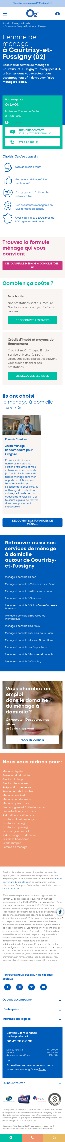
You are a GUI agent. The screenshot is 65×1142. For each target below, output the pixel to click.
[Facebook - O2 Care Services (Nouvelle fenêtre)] (7, 987)
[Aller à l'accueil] (57, 13)
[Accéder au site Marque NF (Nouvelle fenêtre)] (10, 1099)
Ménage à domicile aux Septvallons (26, 647)
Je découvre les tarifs (33, 320)
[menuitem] (11, 1138)
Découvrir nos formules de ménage (32, 522)
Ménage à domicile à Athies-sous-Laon (28, 591)
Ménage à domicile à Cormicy (22, 626)
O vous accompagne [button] (17, 999)
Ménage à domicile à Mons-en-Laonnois (29, 654)
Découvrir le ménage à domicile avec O (32, 265)
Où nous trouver (13, 1083)
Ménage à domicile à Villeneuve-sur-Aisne (30, 584)
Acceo (42, 1069)
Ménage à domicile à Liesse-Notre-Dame (29, 640)
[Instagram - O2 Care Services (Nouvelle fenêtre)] (19, 987)
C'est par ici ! (45, 3)
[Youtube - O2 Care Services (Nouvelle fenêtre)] (43, 987)
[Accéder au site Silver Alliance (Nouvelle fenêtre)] (55, 1099)
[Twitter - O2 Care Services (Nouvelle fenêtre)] (31, 987)
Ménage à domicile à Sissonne (23, 598)
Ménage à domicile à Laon (20, 577)
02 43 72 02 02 (10, 888)
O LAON (12, 105)
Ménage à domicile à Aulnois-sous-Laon (29, 633)
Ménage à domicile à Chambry (23, 661)
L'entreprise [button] (10, 1009)
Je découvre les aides (32, 376)
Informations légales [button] (16, 1019)
